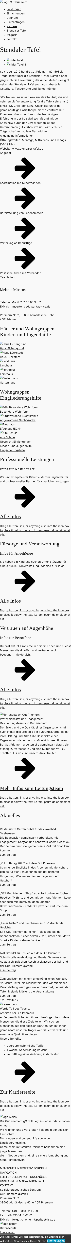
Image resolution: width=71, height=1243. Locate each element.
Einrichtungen (16, 13)
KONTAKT (37, 1181)
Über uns (12, 17)
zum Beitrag (8, 854)
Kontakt (12, 39)
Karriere (12, 26)
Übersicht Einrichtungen (15, 441)
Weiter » (12, 1000)
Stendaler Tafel (16, 30)
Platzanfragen (16, 22)
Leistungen (14, 9)
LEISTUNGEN (8, 1176)
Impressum (7, 1232)
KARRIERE (12, 1181)
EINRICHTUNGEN (28, 1176)
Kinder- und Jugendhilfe (16, 446)
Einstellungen (56, 1241)
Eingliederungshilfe (12, 450)
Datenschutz (8, 1228)
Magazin (12, 34)
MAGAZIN (25, 1181)
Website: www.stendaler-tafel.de (21, 148)
